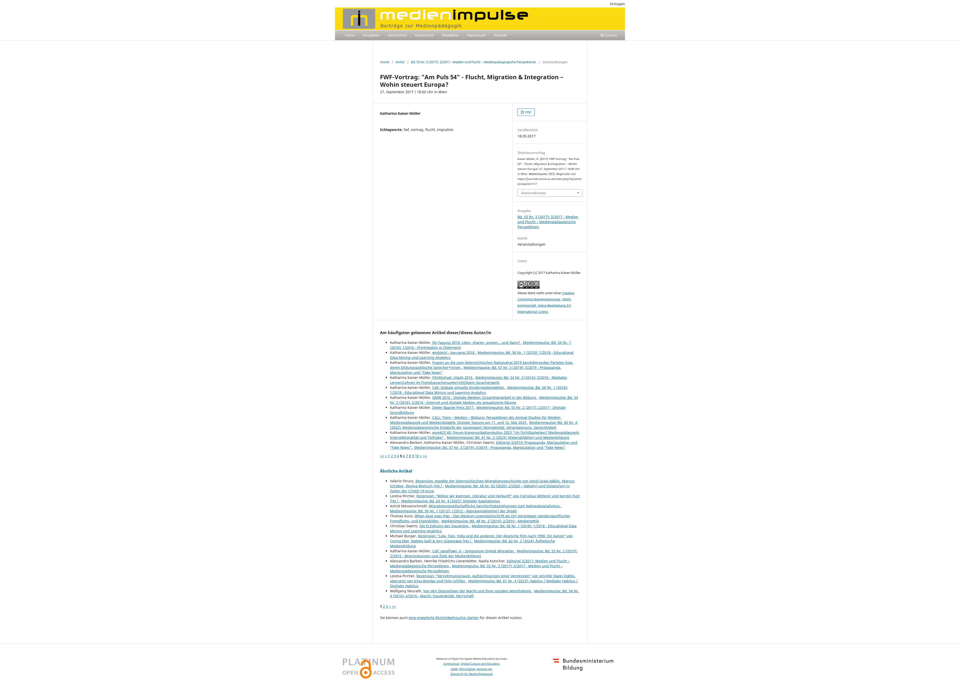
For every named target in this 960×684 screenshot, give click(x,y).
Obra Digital (467, 669)
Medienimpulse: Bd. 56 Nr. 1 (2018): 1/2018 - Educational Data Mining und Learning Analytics (479, 390)
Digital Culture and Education (480, 664)
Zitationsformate (533, 193)
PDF (527, 112)
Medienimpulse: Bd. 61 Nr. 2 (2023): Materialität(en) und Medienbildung (508, 437)
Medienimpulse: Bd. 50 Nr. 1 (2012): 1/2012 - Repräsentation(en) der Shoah (453, 511)
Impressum (476, 35)
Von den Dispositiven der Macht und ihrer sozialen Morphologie (477, 591)
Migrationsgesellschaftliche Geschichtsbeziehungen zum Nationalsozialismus (495, 506)
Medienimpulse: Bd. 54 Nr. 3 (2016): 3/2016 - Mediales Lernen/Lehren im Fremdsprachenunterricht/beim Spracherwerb (478, 380)
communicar (451, 664)
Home (350, 35)
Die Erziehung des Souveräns (445, 526)
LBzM (454, 669)
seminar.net (484, 669)
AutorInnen (424, 35)
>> (425, 456)
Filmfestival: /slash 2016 (453, 377)
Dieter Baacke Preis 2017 (453, 407)
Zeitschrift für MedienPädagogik (471, 674)
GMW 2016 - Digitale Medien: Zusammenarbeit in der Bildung (484, 397)
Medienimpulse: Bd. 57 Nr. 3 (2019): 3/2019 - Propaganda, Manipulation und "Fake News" (490, 447)
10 (417, 456)
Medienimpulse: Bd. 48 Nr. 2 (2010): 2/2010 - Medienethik (490, 521)
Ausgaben (371, 35)
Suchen (610, 35)
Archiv (400, 62)
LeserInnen (397, 35)
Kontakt (500, 35)
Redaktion (450, 35)
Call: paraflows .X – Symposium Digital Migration (473, 551)
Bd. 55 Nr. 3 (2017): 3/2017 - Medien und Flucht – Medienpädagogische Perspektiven (473, 62)
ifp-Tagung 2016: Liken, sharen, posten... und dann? (476, 342)
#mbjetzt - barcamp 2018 (454, 352)
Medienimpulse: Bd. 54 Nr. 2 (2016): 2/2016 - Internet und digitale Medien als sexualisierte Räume (484, 400)
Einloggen (617, 3)
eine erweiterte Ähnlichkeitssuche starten (444, 617)
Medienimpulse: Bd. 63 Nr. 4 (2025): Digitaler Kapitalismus (450, 501)
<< (382, 456)
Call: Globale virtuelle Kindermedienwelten (468, 387)
